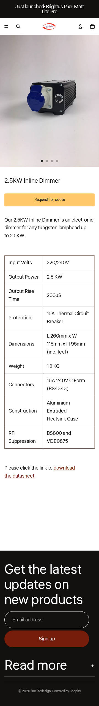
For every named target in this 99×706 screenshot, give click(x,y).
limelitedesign (41, 691)
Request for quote (49, 200)
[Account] (80, 26)
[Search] (18, 26)
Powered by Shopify (66, 691)
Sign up (47, 638)
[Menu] (6, 26)
